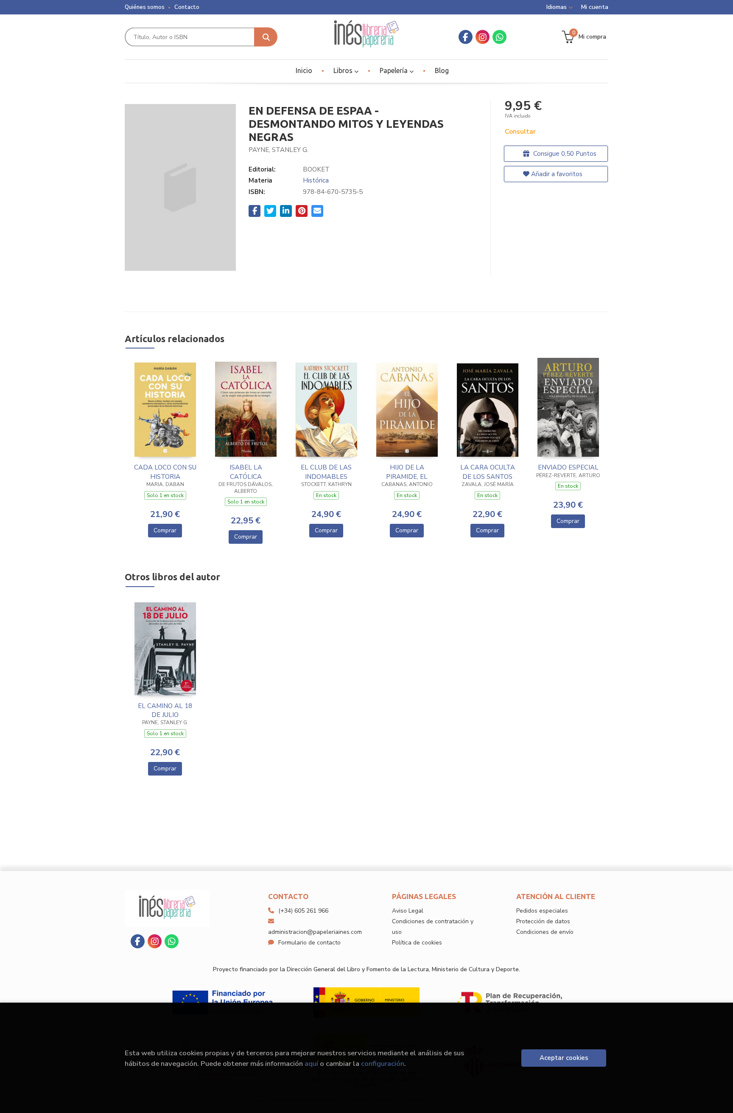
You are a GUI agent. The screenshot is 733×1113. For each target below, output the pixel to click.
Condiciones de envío (545, 932)
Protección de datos (543, 921)
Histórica (316, 180)
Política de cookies (417, 943)
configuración (382, 1063)
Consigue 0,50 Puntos (564, 153)
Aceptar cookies (564, 1058)
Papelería (394, 70)
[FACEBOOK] (466, 37)
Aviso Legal (407, 911)
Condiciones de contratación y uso (432, 926)
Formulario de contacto (309, 943)
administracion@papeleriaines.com (315, 932)
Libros (343, 70)
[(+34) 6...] (499, 37)
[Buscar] (265, 37)
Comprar (165, 530)
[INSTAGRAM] (483, 37)
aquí (311, 1063)
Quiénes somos (145, 7)
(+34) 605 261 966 (303, 911)
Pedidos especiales (542, 911)
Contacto (186, 7)
